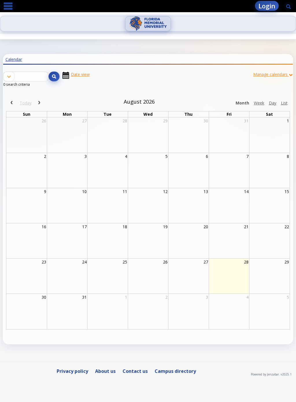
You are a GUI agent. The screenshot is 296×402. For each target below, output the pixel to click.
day (272, 103)
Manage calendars (270, 74)
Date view (80, 74)
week (259, 103)
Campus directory (175, 371)
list (284, 103)
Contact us (135, 371)
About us (105, 371)
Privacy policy (72, 371)
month (242, 103)
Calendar (13, 59)
